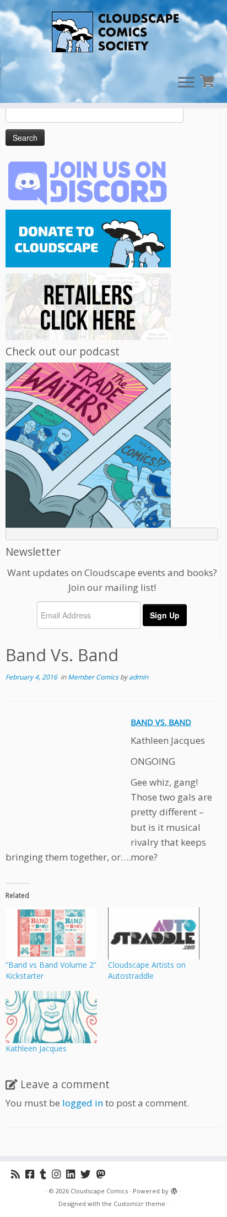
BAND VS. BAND (161, 722)
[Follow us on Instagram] (59, 1174)
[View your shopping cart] (208, 80)
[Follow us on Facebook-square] (32, 1174)
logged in (82, 1103)
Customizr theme (139, 1203)
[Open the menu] (186, 83)
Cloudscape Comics (99, 1191)
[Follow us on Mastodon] (103, 1174)
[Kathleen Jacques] (51, 1017)
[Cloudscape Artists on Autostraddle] (153, 933)
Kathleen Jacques (36, 1048)
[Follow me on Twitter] (88, 1174)
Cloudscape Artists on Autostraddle (147, 970)
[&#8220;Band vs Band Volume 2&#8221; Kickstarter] (51, 933)
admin (138, 677)
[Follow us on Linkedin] (73, 1174)
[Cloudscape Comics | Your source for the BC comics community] (113, 33)
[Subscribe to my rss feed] (18, 1174)
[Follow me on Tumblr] (46, 1174)
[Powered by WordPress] (174, 1189)
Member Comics (94, 677)
